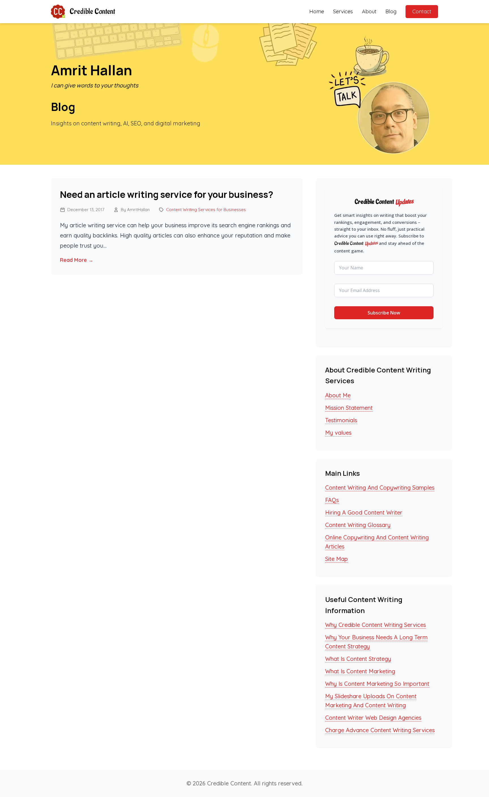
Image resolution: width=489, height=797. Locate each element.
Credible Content (92, 11)
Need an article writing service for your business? (166, 194)
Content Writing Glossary (358, 524)
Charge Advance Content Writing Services (380, 730)
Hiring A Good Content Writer (363, 512)
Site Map (336, 558)
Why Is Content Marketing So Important (377, 683)
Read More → (76, 260)
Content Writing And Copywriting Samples (379, 487)
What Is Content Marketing (360, 671)
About (369, 11)
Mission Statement (349, 407)
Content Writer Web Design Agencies (373, 717)
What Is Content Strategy (358, 658)
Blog (390, 11)
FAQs (332, 500)
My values (338, 432)
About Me (338, 395)
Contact (421, 11)
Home (316, 11)
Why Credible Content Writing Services (375, 624)
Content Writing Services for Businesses (206, 209)
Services (343, 11)
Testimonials (341, 420)
